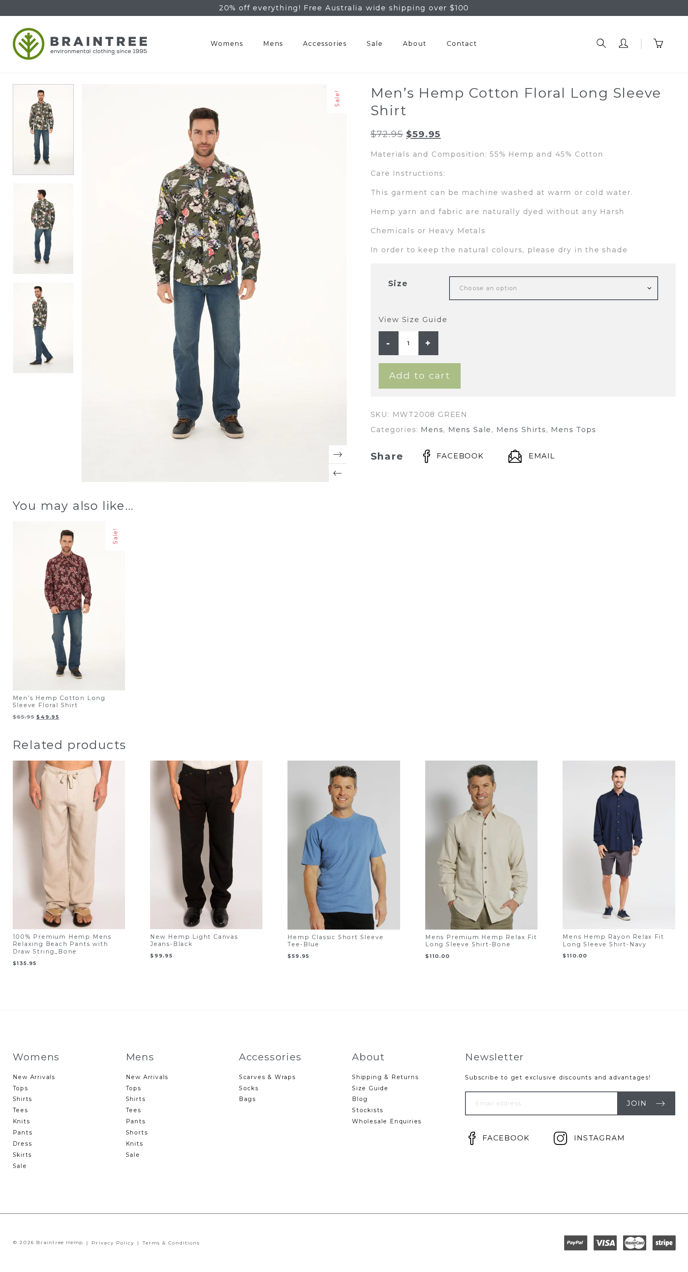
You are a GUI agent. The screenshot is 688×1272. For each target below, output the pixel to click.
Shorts (137, 1132)
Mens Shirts (521, 429)
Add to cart (419, 375)
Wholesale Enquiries (387, 1121)
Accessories (325, 43)
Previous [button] (338, 473)
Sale (375, 43)
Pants (23, 1132)
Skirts (22, 1154)
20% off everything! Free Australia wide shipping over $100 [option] (344, 8)
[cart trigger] (664, 44)
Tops (20, 1088)
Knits (21, 1121)
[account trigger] (624, 44)
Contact (462, 43)
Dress (22, 1143)
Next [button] (338, 454)
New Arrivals (34, 1077)
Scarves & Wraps (267, 1077)
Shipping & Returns (385, 1077)
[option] (43, 129)
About (415, 43)
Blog (360, 1099)
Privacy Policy (113, 1243)
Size (398, 283)
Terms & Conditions (171, 1243)
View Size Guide (413, 319)
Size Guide (370, 1088)
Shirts (23, 1099)
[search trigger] (601, 44)
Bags (247, 1099)
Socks (249, 1088)
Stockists (367, 1110)
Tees (20, 1110)
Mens (273, 43)
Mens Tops (573, 429)
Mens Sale (469, 429)
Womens (227, 43)
